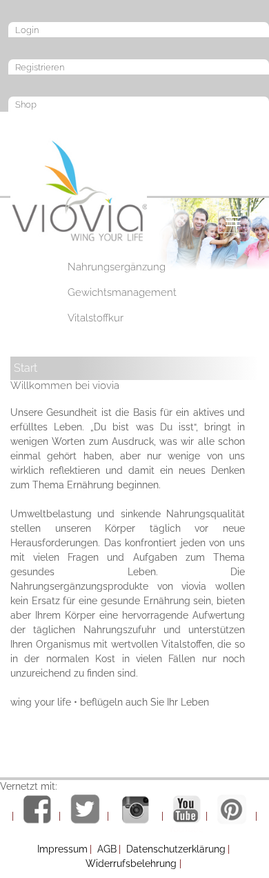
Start (25, 368)
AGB (107, 849)
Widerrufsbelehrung (131, 863)
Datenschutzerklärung (176, 849)
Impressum (62, 849)
